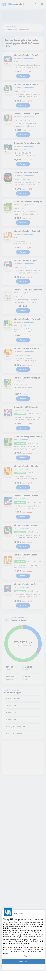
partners (17, 919)
